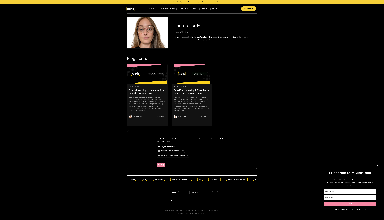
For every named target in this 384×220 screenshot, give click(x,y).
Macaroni (204, 9)
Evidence (183, 9)
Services (152, 9)
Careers (214, 9)
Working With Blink (167, 9)
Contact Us (248, 9)
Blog (194, 9)
